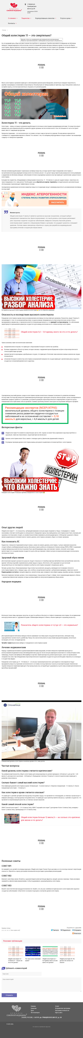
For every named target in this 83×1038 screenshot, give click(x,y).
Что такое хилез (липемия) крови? (32, 959)
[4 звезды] (8, 930)
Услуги (57, 1006)
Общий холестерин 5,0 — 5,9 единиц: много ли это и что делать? (49, 332)
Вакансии (33, 1008)
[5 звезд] (9, 930)
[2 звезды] (4, 930)
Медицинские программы (62, 1008)
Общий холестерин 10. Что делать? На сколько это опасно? (67, 960)
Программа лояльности (62, 1010)
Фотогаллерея (35, 1012)
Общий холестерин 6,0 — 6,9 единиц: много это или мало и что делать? (50, 960)
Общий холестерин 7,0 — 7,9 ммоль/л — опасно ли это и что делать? (15, 960)
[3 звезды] (6, 930)
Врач (32, 1010)
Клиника (33, 1006)
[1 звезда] (2, 930)
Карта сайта (58, 1012)
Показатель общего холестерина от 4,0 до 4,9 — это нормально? (49, 625)
